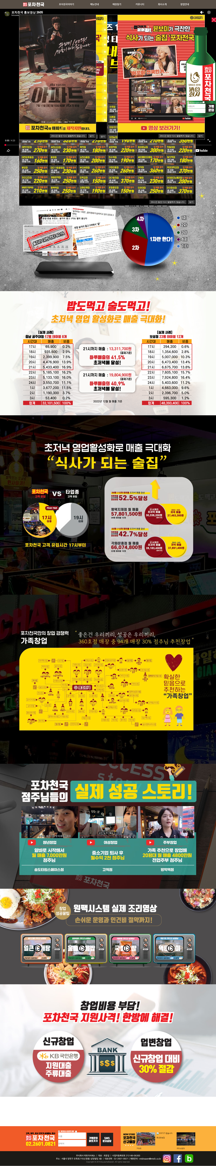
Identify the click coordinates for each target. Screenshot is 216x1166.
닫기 (191, 202)
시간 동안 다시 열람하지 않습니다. (168, 202)
